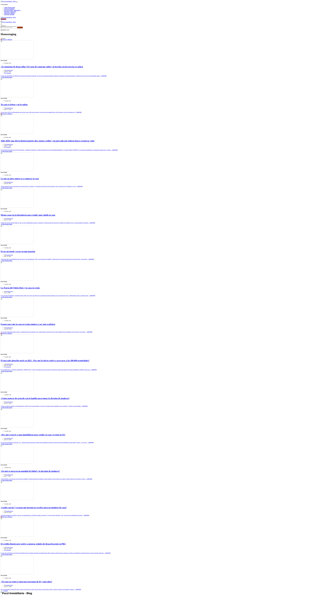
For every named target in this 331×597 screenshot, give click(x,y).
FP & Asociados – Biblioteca (12, 10)
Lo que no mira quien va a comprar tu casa (20, 178)
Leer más (104, 76)
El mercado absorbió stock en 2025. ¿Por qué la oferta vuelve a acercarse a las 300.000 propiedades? (45, 360)
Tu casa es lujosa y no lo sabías (14, 104)
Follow (3, 19)
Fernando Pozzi (9, 70)
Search (20, 27)
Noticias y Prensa (9, 13)
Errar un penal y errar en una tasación (18, 251)
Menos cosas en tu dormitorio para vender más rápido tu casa (28, 215)
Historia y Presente (10, 11)
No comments (7, 73)
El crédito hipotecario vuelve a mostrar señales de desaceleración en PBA (33, 544)
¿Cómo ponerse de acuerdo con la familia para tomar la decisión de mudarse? (35, 398)
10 (4, 591)
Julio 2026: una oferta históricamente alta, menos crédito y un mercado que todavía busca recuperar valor (48, 141)
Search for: (3, 25)
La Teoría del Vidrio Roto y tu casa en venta (20, 288)
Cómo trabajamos (9, 7)
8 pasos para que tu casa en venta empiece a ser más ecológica (28, 324)
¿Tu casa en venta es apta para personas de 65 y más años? (26, 582)
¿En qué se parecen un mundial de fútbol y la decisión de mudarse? (30, 471)
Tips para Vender (9, 14)
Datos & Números (9, 9)
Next (6, 591)
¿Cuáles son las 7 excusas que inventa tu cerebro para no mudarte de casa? (34, 507)
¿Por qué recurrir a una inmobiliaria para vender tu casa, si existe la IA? (33, 435)
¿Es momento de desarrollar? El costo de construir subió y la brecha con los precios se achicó (42, 67)
